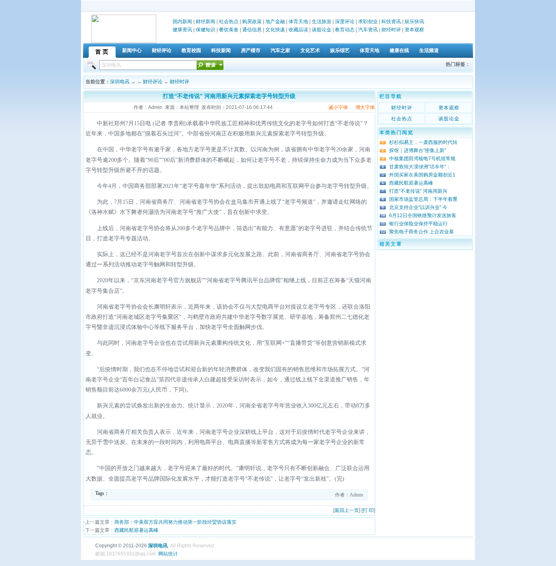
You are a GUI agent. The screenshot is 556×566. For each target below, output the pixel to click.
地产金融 (275, 21)
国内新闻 (182, 21)
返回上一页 (347, 510)
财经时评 (391, 30)
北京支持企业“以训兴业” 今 (418, 207)
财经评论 (152, 82)
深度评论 (345, 21)
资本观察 (414, 30)
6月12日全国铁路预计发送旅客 (422, 215)
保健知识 (205, 30)
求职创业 (368, 21)
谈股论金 (321, 30)
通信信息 (252, 30)
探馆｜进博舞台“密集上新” (417, 150)
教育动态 (345, 30)
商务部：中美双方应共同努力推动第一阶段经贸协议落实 (175, 522)
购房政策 (252, 21)
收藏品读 (298, 30)
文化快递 (275, 30)
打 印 (368, 510)
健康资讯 (182, 30)
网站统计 (168, 554)
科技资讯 (391, 21)
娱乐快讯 (414, 21)
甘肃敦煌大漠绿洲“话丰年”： (420, 167)
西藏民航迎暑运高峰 (136, 530)
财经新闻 (205, 21)
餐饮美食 (229, 30)
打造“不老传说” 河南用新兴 (418, 191)
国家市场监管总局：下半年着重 (423, 199)
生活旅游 (321, 21)
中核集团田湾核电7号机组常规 (422, 158)
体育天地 (298, 21)
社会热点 (229, 21)
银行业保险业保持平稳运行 (418, 223)
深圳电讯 (119, 82)
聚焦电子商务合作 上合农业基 (421, 232)
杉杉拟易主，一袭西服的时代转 (423, 142)
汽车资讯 (368, 30)
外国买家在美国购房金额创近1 (422, 175)
